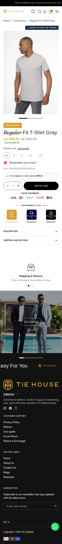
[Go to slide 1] (28, 286)
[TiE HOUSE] (13, 12)
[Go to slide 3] (33, 285)
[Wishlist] (32, 11)
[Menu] (57, 11)
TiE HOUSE (28, 532)
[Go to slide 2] (31, 285)
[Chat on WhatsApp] (55, 526)
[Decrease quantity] (6, 186)
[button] (39, 11)
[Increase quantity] (19, 186)
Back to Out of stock (43, 28)
